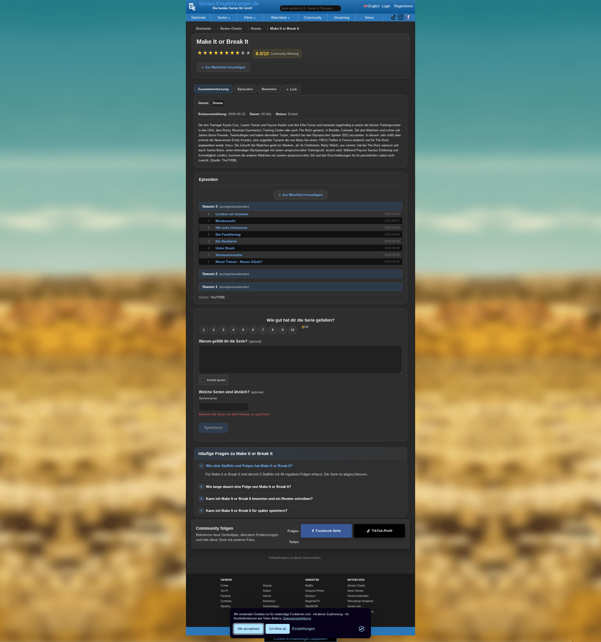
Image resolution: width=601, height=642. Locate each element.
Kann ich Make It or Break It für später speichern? (246, 511)
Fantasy (226, 596)
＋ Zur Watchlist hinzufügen (223, 67)
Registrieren (403, 6)
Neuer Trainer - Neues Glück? (239, 262)
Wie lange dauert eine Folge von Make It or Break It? (248, 487)
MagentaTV (312, 601)
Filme (249, 17)
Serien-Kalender (358, 596)
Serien (222, 17)
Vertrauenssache (229, 255)
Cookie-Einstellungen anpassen (300, 639)
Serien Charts (231, 28)
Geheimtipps (271, 606)
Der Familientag (228, 234)
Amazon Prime (314, 590)
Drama (256, 28)
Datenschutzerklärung (297, 618)
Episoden (245, 89)
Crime (224, 585)
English (373, 6)
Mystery (226, 606)
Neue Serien (355, 590)
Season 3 (225, 206)
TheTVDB (228, 160)
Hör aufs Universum (231, 228)
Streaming (341, 17)
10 (292, 330)
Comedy (226, 601)
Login (386, 6)
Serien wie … (356, 606)
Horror (267, 596)
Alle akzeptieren (248, 628)
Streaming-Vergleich (360, 601)
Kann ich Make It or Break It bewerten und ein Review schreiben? (259, 499)
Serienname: (208, 398)
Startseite (198, 17)
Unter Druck (225, 248)
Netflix (309, 585)
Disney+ (310, 596)
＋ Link (291, 89)
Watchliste (279, 17)
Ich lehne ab (277, 628)
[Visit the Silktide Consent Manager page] (361, 628)
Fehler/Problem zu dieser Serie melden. (295, 558)
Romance (269, 601)
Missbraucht (225, 221)
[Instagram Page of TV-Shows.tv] (401, 17)
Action (267, 590)
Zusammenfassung (213, 89)
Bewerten (269, 89)
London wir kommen (232, 214)
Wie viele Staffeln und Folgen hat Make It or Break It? (249, 466)
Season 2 (225, 274)
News (369, 17)
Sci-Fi (224, 590)
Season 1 (225, 287)
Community (313, 17)
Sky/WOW (311, 606)
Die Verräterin (226, 241)
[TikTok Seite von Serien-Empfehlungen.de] (394, 17)
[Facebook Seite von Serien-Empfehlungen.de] (408, 17)
